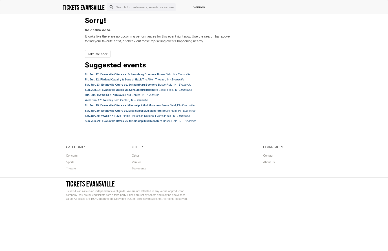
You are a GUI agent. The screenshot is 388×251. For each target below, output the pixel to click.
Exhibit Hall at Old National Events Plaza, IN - (137, 116)
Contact (268, 155)
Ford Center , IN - (122, 95)
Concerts (72, 155)
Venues (199, 7)
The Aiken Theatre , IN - (134, 79)
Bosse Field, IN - (137, 74)
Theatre (71, 168)
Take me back (98, 54)
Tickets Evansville (90, 184)
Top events (139, 168)
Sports (70, 162)
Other (135, 155)
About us (269, 162)
